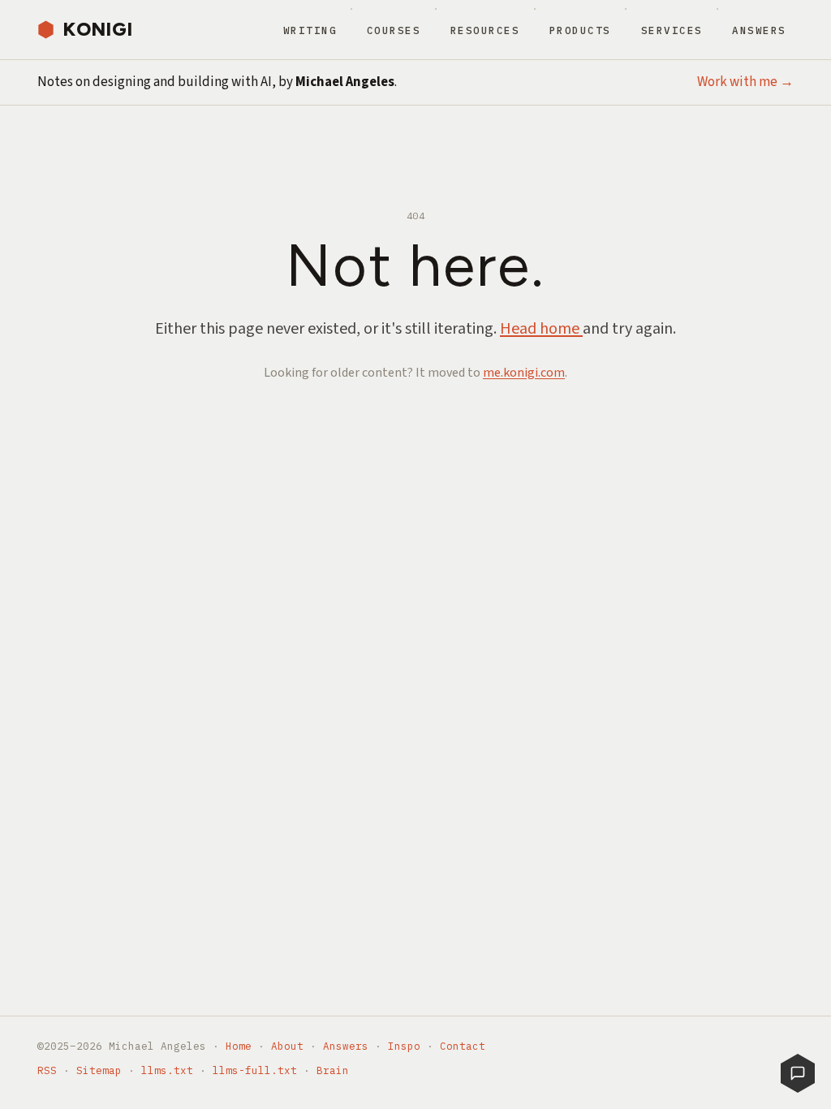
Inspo (404, 1045)
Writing (310, 30)
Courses (394, 30)
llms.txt (167, 1070)
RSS (47, 1070)
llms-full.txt (255, 1070)
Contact (462, 1045)
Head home (541, 328)
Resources (485, 30)
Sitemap (99, 1070)
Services (672, 30)
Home (239, 1045)
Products (580, 30)
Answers (759, 30)
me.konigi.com (524, 373)
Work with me (745, 82)
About (287, 1045)
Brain (332, 1070)
